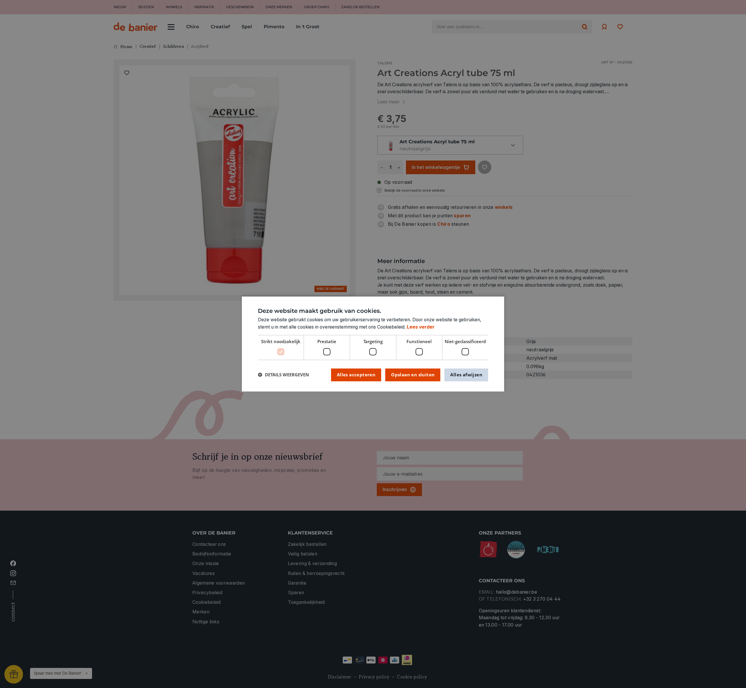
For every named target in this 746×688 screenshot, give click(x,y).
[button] (283, 375)
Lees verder (420, 327)
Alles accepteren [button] (356, 374)
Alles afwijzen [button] (466, 374)
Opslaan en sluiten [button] (412, 374)
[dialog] (373, 344)
